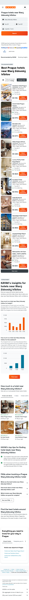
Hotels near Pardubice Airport (11, 553)
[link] (14, 377)
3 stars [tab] (16, 395)
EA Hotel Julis (16, 124)
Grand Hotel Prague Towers (18, 105)
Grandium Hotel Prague (19, 86)
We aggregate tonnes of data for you (12, 592)
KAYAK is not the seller (8, 589)
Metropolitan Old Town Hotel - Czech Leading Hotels (19, 253)
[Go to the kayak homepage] (10, 7)
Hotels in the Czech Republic (7, 570)
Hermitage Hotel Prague (19, 215)
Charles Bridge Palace (19, 233)
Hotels (12, 569)
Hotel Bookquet (17, 197)
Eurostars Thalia (17, 179)
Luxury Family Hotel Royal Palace (18, 160)
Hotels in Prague (5, 572)
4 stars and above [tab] (7, 395)
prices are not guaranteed (8, 584)
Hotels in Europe (19, 569)
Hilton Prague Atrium (18, 142)
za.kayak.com (6, 569)
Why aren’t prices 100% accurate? (12, 595)
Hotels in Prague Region (21, 570)
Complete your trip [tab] (19, 541)
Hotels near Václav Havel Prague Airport (14, 551)
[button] (3, 7)
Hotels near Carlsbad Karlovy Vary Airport (12, 556)
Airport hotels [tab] (7, 541)
